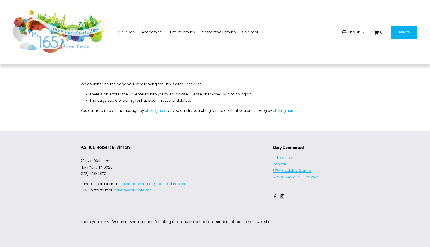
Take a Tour (283, 157)
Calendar (250, 32)
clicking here (155, 110)
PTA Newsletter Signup (292, 170)
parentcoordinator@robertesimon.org (153, 183)
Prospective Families (218, 32)
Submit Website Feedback (295, 177)
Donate (404, 32)
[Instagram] (282, 196)
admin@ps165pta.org (132, 190)
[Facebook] (275, 196)
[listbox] (353, 32)
